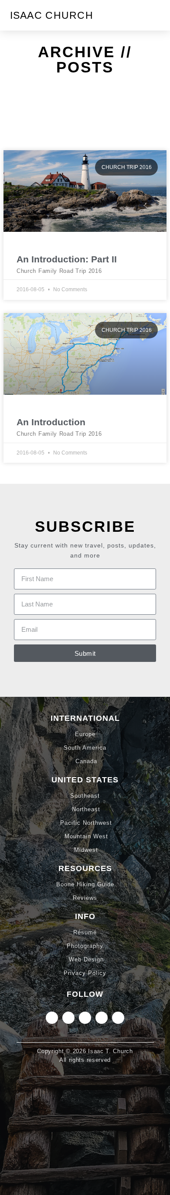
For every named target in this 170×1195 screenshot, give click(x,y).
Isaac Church (52, 15)
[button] (154, 15)
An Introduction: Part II (67, 259)
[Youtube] (118, 1018)
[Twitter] (85, 1018)
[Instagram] (52, 1018)
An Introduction (51, 422)
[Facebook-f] (101, 1018)
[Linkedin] (68, 1018)
